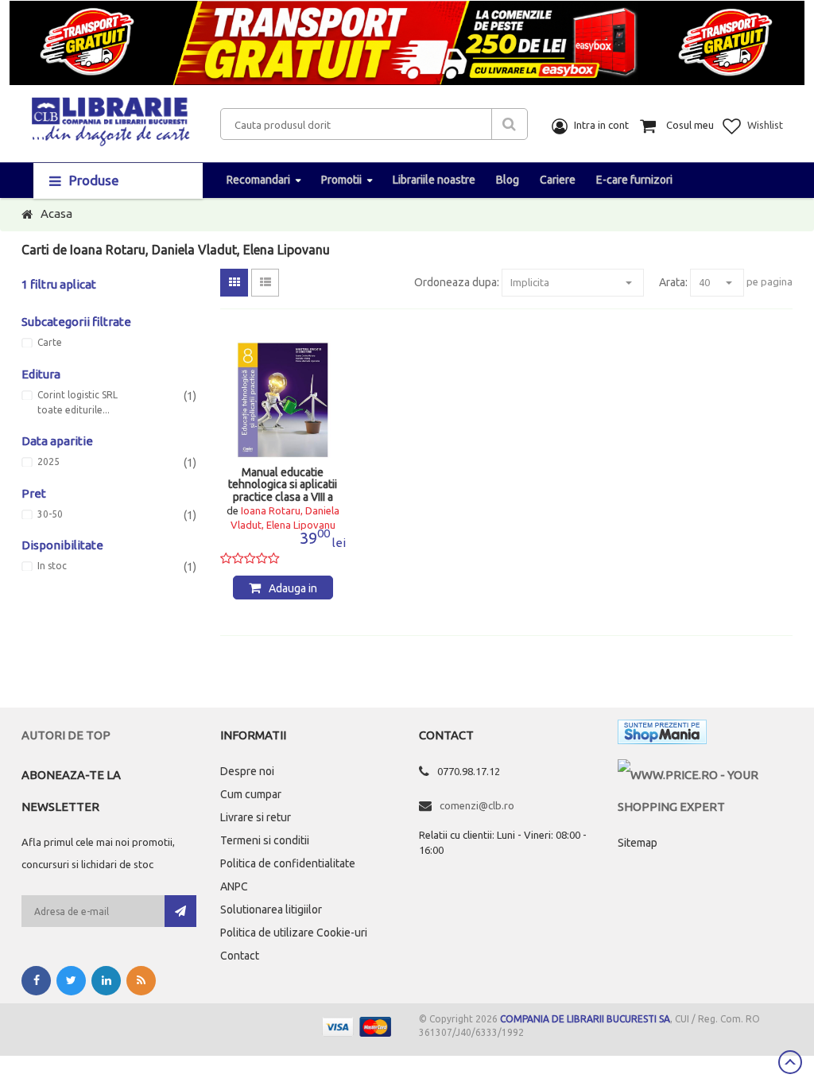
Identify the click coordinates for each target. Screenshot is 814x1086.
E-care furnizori (634, 179)
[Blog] (141, 980)
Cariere (558, 179)
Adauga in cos (293, 590)
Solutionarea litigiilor (271, 909)
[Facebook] (36, 980)
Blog (507, 179)
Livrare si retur (255, 817)
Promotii (341, 179)
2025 (48, 462)
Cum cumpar (250, 794)
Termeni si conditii (264, 840)
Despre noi (247, 771)
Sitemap (637, 842)
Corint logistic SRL (77, 395)
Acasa (56, 213)
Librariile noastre (434, 179)
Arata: (673, 282)
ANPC (234, 886)
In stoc (52, 566)
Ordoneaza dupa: (456, 282)
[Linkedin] (106, 980)
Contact (239, 955)
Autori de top (65, 735)
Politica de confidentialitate (287, 863)
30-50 (50, 514)
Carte (49, 342)
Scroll (790, 1062)
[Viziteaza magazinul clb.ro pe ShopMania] (662, 735)
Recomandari (258, 179)
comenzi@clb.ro (477, 805)
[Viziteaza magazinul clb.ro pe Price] (705, 775)
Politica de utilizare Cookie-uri (293, 932)
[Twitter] (71, 980)
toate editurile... (73, 410)
